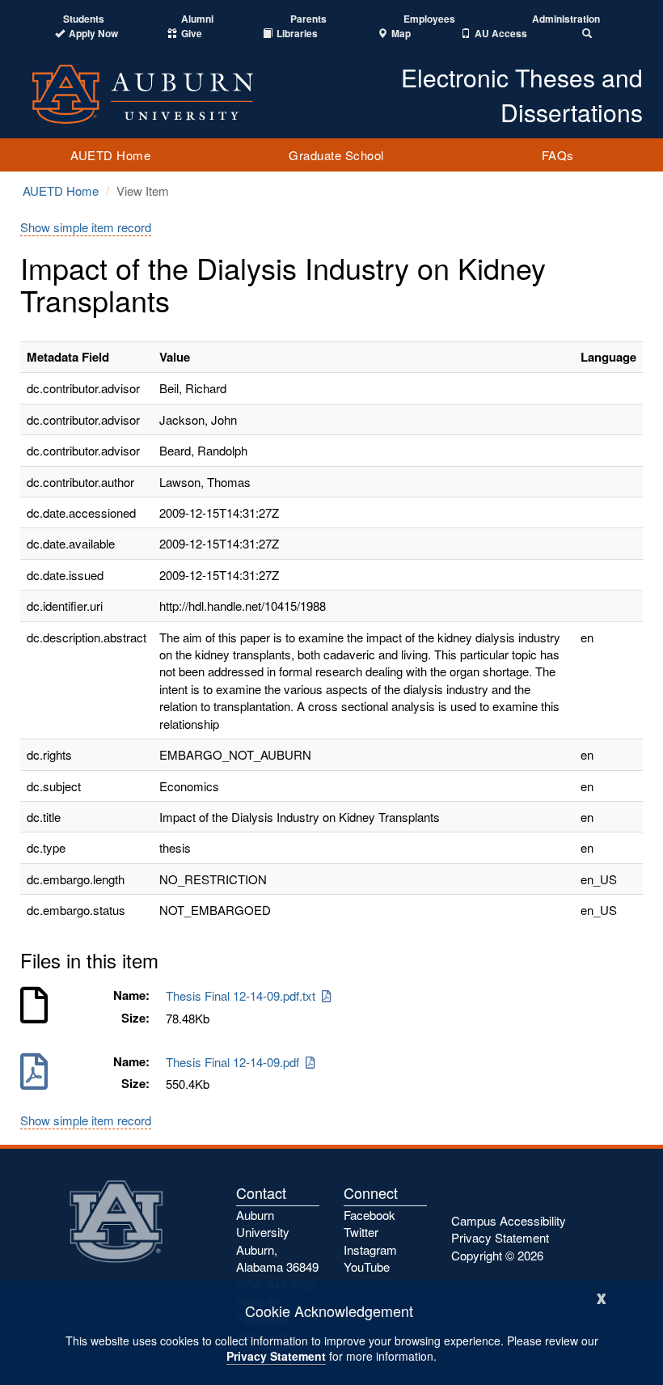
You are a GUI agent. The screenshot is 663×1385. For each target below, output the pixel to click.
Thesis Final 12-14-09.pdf (236, 1061)
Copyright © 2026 (497, 1255)
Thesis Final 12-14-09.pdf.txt (244, 995)
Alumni (197, 19)
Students (83, 19)
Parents (308, 19)
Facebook (369, 1214)
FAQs (558, 154)
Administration (566, 19)
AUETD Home (110, 154)
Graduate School (336, 154)
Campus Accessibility (508, 1220)
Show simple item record (85, 226)
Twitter (361, 1231)
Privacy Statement (276, 1356)
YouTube (367, 1266)
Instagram (370, 1249)
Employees (429, 19)
